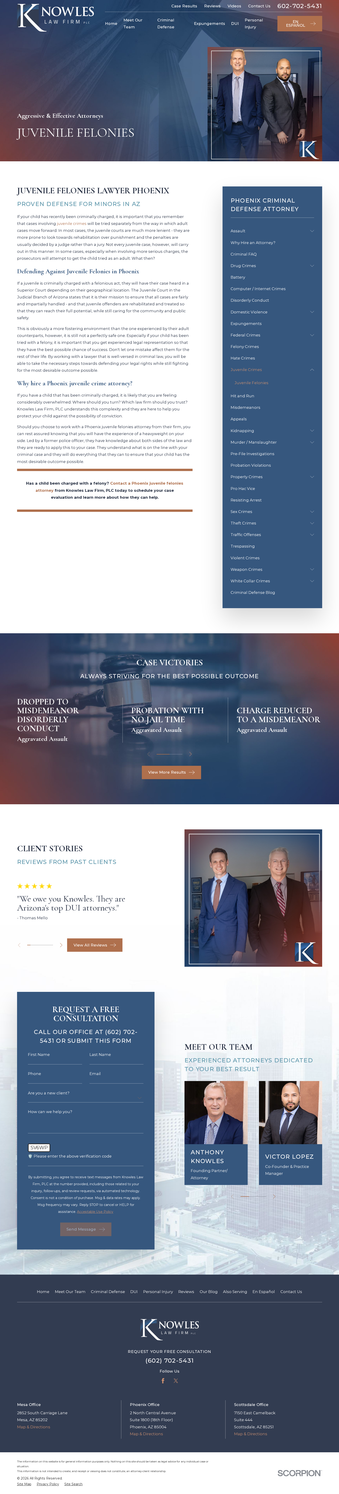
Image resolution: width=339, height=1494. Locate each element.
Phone (34, 1074)
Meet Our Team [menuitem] (133, 23)
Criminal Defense (108, 1291)
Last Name (100, 1055)
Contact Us (259, 6)
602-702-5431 (299, 6)
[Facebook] (163, 1380)
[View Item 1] (245, 1196)
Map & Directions (33, 1427)
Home (43, 1291)
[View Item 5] (262, 1196)
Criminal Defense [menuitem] (165, 23)
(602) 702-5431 (169, 1360)
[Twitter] (175, 1380)
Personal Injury (158, 1291)
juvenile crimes (71, 223)
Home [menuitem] (111, 23)
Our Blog (209, 1291)
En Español (264, 1291)
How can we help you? (50, 1112)
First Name (39, 1055)
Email (95, 1074)
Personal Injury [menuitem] (254, 23)
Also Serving (235, 1291)
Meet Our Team (70, 1291)
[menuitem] (269, 231)
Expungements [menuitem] (209, 23)
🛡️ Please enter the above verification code (70, 1156)
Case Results (184, 6)
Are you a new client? (48, 1093)
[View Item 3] (253, 1196)
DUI (134, 1291)
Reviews (212, 6)
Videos (234, 6)
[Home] (55, 18)
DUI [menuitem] (235, 23)
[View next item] (190, 754)
